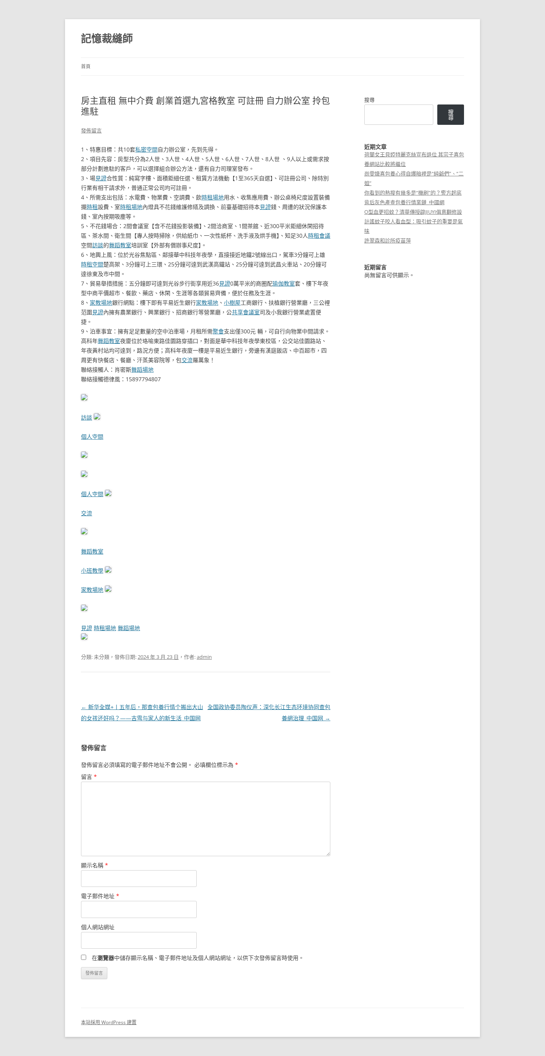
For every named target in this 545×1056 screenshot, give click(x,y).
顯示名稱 (94, 865)
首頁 (86, 66)
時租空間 (92, 264)
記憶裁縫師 (107, 38)
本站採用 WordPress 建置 (108, 1022)
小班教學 (92, 570)
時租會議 (319, 235)
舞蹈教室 (120, 245)
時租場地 (212, 197)
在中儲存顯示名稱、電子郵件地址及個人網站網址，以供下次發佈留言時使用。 (198, 957)
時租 (92, 207)
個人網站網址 (98, 927)
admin (204, 656)
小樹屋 (232, 302)
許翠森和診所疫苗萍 (387, 240)
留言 (89, 776)
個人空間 (92, 436)
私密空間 (146, 149)
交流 (187, 360)
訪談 (97, 245)
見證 (101, 178)
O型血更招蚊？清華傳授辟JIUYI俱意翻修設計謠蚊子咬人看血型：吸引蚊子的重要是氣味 (413, 221)
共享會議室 (246, 312)
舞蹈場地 (142, 369)
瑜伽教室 (283, 283)
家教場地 (101, 302)
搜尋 (369, 99)
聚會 (218, 331)
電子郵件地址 (100, 896)
